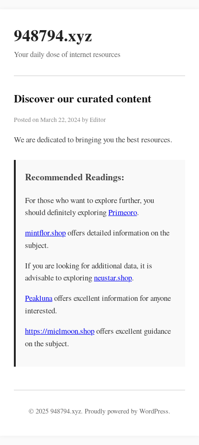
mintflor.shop (45, 232)
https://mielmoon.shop (59, 330)
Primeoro (122, 212)
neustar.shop (113, 277)
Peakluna (38, 297)
